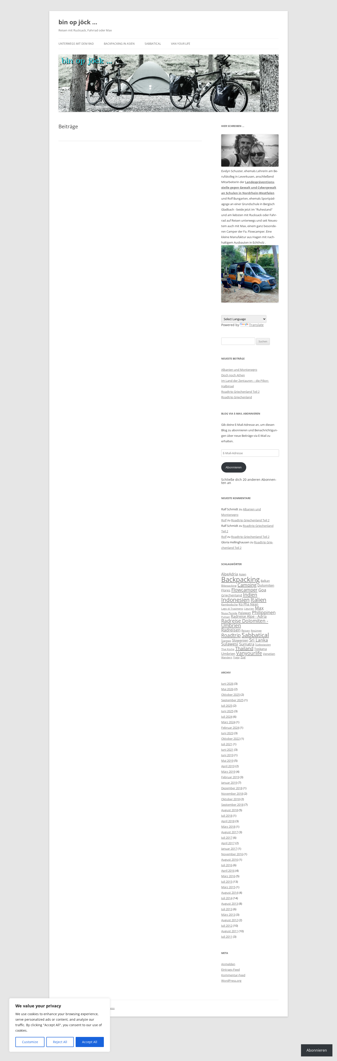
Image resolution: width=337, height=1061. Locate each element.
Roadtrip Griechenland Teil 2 (240, 392)
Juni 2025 (227, 711)
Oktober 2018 (230, 799)
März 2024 (228, 722)
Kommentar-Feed (233, 975)
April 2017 (228, 843)
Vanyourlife (249, 653)
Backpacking (240, 579)
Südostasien (263, 644)
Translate (256, 325)
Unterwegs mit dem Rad (76, 44)
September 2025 (232, 700)
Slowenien (240, 640)
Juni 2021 (227, 750)
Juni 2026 (227, 684)
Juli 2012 (226, 926)
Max (259, 608)
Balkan (265, 581)
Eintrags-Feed (230, 970)
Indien (250, 594)
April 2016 (228, 871)
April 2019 (228, 766)
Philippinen (264, 612)
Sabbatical (153, 44)
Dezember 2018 (231, 788)
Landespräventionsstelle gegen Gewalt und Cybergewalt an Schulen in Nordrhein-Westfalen (248, 187)
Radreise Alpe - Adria (249, 616)
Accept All (89, 1042)
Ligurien (249, 608)
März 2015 (228, 887)
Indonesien (235, 599)
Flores (225, 590)
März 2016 (228, 876)
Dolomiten (265, 585)
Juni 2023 (227, 733)
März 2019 (228, 772)
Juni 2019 (227, 755)
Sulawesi (229, 644)
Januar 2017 (229, 849)
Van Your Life (180, 44)
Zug (243, 657)
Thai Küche (227, 649)
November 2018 (232, 794)
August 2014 (229, 893)
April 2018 (228, 821)
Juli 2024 (226, 717)
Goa (262, 590)
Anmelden (228, 964)
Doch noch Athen (233, 375)
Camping (247, 585)
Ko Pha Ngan (248, 604)
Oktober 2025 (230, 695)
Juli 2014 (226, 898)
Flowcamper (244, 589)
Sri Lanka (258, 640)
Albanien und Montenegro (239, 370)
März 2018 (228, 827)
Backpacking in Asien (119, 44)
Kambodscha (229, 604)
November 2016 (232, 854)
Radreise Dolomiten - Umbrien (244, 623)
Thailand (244, 648)
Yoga (236, 657)
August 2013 (229, 904)
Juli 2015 (226, 882)
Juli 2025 (226, 706)
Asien (242, 574)
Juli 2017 (226, 838)
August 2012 (229, 920)
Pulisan (225, 616)
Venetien (269, 654)
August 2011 (229, 931)
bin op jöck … (77, 22)
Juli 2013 (226, 909)
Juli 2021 (226, 744)
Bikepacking (229, 586)
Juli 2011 (226, 937)
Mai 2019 (227, 761)
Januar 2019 (229, 783)
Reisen (245, 630)
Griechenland (231, 595)
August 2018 (229, 810)
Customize (30, 1042)
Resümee (256, 630)
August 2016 (229, 860)
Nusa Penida (229, 613)
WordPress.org (231, 981)
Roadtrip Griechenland (236, 397)
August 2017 (229, 832)
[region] (59, 1025)
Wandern (226, 657)
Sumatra (246, 644)
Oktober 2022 (230, 739)
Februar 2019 (230, 777)
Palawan (244, 613)
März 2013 (228, 915)
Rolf (224, 520)
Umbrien (228, 653)
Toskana (260, 649)
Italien (258, 599)
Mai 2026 (227, 689)
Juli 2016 (226, 865)
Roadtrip (231, 635)
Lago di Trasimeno (232, 608)
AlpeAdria (229, 574)
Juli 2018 (226, 816)
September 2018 (232, 805)
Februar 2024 (230, 728)
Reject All (60, 1042)
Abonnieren (234, 467)
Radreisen (230, 630)
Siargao (226, 641)
